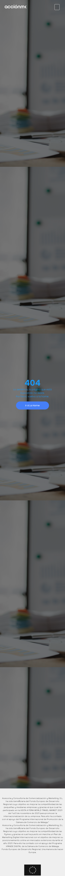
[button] (57, 7)
